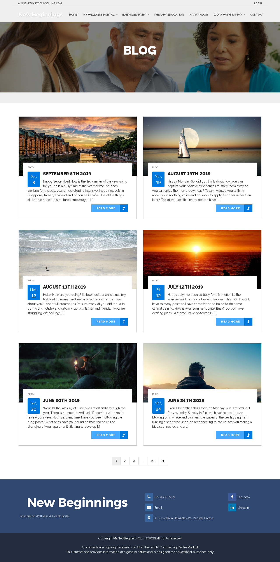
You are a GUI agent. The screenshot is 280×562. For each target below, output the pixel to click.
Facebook (243, 497)
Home (73, 14)
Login (258, 3)
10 (152, 461)
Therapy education (169, 14)
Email (158, 507)
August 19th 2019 (189, 173)
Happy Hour (199, 14)
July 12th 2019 (185, 287)
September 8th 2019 (67, 173)
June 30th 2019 (61, 400)
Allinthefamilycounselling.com (40, 3)
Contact (257, 14)
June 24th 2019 (186, 400)
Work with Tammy (228, 14)
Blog (30, 167)
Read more (105, 208)
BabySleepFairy (134, 14)
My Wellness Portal (98, 14)
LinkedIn (243, 507)
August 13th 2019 (64, 287)
